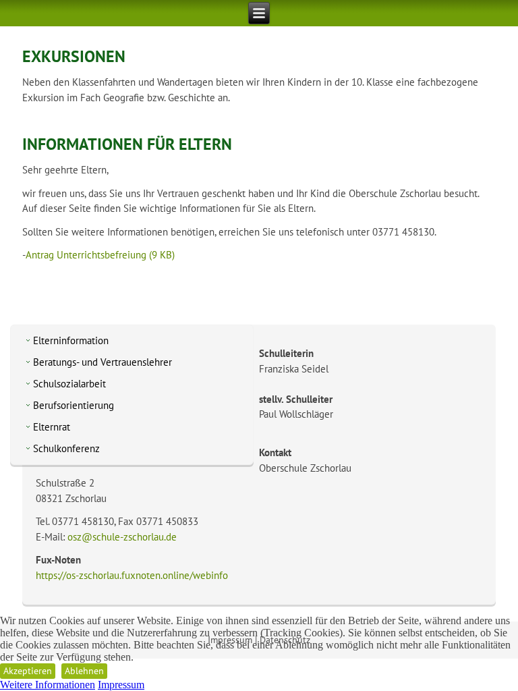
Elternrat (51, 426)
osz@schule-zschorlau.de (122, 536)
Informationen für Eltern (127, 144)
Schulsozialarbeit (69, 383)
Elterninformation (71, 340)
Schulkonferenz (66, 448)
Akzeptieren (27, 671)
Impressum (121, 684)
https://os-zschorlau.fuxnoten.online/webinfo (132, 575)
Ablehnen (84, 671)
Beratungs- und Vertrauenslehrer (102, 362)
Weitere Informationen (47, 684)
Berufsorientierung (73, 405)
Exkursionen (73, 56)
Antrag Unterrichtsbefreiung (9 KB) (100, 254)
